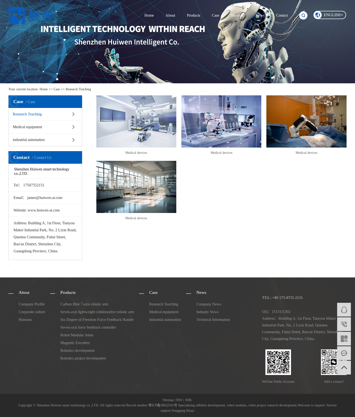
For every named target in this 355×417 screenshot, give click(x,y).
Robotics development (77, 350)
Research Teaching (78, 89)
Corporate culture (32, 312)
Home (149, 15)
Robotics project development (83, 358)
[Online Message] (344, 353)
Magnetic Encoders (75, 343)
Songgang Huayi (183, 410)
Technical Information (213, 320)
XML (188, 400)
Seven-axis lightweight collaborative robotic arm (97, 312)
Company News (208, 304)
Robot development (212, 405)
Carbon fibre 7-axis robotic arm (84, 304)
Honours (25, 320)
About (170, 15)
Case (215, 15)
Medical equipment (27, 127)
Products (193, 15)
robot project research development (272, 405)
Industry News (207, 312)
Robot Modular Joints (76, 335)
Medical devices (136, 153)
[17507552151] (344, 324)
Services (237, 15)
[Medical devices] (136, 121)
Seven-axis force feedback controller (88, 327)
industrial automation (29, 140)
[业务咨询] (344, 310)
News (260, 15)
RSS (179, 400)
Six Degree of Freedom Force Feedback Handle (97, 320)
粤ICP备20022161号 (162, 405)
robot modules (236, 405)
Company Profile (32, 304)
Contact (282, 15)
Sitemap (168, 400)
